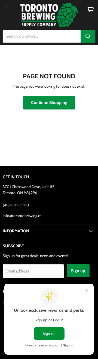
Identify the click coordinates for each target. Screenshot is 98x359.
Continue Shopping (49, 102)
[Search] (88, 36)
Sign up (78, 270)
